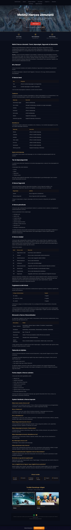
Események (31, 3)
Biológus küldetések (31, 1)
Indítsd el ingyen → (39, 528)
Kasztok (24, 1)
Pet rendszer (40, 1)
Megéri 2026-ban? (39, 3)
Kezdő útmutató (17, 1)
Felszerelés (54, 1)
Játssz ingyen (35, 23)
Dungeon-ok (47, 1)
